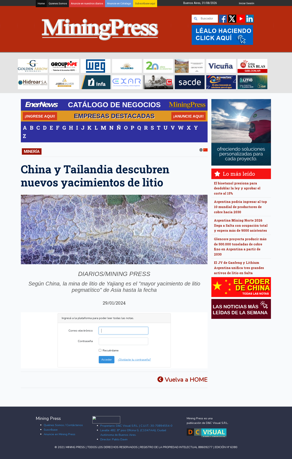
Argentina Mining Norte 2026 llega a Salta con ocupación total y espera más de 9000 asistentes (241, 225)
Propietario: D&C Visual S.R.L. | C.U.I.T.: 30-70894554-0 (136, 426)
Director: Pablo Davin (114, 439)
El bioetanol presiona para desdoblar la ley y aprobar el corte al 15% (237, 188)
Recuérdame (111, 350)
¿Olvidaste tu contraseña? (134, 360)
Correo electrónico (81, 331)
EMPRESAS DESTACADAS (114, 116)
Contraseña (85, 341)
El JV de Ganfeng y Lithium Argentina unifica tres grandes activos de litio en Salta (239, 267)
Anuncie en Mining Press (59, 434)
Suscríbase (51, 430)
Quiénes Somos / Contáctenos (63, 425)
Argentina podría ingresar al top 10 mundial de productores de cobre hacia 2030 (240, 207)
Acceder (106, 360)
